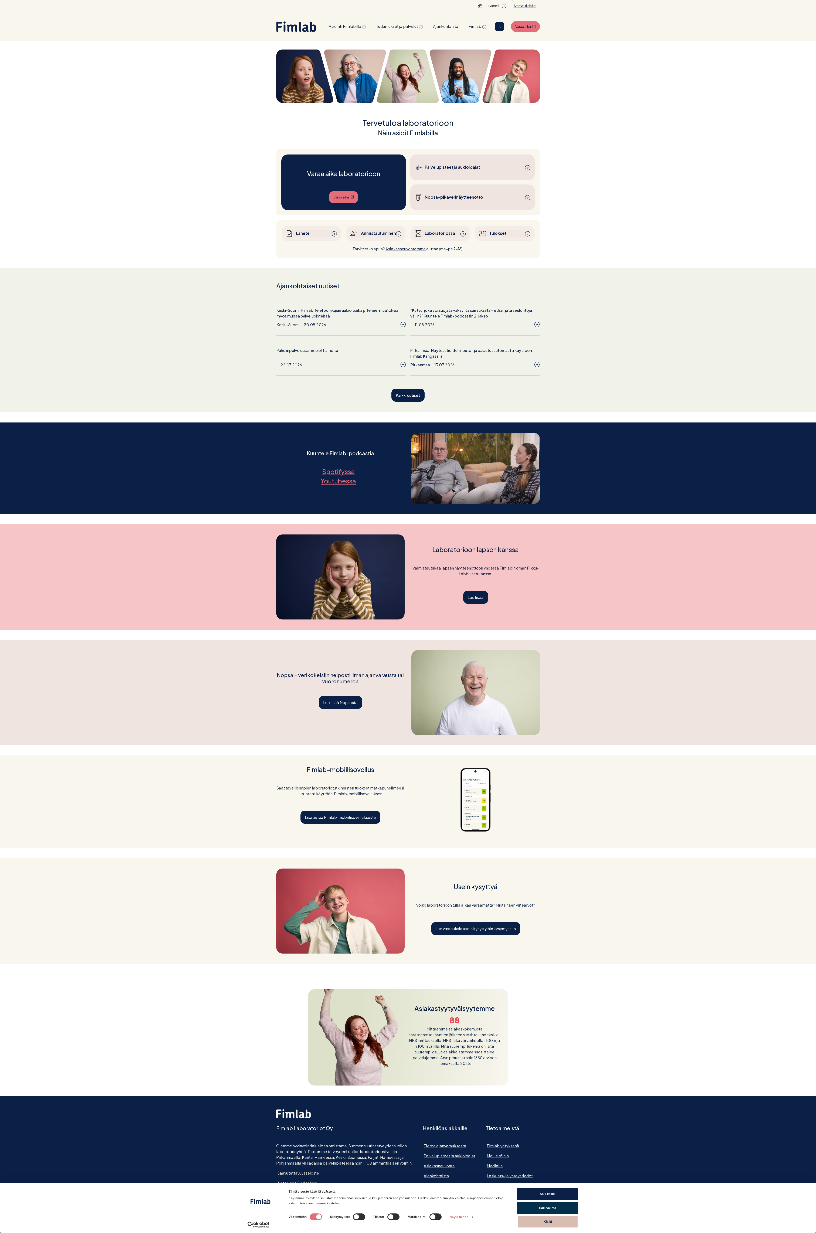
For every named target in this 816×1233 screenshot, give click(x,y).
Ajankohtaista (445, 26)
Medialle (495, 1165)
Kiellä (548, 1221)
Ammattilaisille (525, 5)
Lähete (303, 233)
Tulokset (497, 233)
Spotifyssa (340, 472)
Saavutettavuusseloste (298, 1173)
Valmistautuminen (378, 233)
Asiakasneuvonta (439, 1165)
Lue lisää (476, 597)
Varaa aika (527, 26)
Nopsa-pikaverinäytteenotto (454, 197)
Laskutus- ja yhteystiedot (510, 1175)
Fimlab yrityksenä (503, 1145)
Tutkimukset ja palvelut (397, 26)
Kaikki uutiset (408, 395)
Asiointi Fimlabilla (345, 26)
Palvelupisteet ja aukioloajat (452, 167)
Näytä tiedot (458, 1217)
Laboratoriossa (440, 233)
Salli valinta (547, 1208)
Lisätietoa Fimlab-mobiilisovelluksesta (340, 817)
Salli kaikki (547, 1194)
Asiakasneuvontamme (405, 248)
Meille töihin (498, 1155)
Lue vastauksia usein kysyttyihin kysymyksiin (476, 928)
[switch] (359, 1216)
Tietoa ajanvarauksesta (445, 1145)
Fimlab (475, 26)
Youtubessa (340, 481)
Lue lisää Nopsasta (340, 702)
